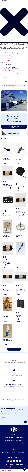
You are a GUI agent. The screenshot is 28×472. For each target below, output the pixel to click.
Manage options (7, 64)
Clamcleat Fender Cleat (6, 214)
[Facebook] (9, 457)
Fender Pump (19, 265)
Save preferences (6, 74)
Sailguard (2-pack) (19, 236)
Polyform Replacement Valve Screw (6, 160)
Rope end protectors (6, 236)
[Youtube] (16, 457)
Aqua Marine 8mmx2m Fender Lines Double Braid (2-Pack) (7, 186)
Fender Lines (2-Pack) (20, 187)
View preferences (20, 71)
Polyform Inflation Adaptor (20, 160)
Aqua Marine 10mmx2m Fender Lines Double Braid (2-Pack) (20, 213)
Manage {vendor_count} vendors (11, 67)
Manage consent (6, 470)
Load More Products (14, 349)
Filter (2, 138)
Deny (10, 71)
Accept (4, 71)
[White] (3, 211)
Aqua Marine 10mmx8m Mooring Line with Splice (7, 290)
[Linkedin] (19, 457)
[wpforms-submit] (25, 421)
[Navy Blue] (18, 312)
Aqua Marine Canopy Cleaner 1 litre (7, 341)
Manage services (7, 65)
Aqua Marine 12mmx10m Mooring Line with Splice (20, 290)
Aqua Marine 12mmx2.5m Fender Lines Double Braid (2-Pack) (7, 262)
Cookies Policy (6, 76)
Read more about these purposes (11, 68)
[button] (14, 22)
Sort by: (12, 138)
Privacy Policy (6, 77)
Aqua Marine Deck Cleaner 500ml (6, 318)
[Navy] (5, 181)
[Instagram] (12, 457)
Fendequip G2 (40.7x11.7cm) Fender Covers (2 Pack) (20, 317)
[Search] (25, 85)
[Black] (3, 181)
